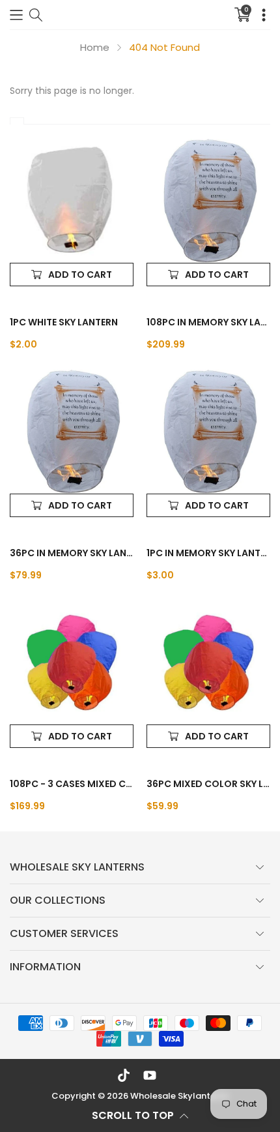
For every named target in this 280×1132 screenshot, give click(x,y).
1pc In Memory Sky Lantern (208, 552)
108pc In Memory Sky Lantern (208, 322)
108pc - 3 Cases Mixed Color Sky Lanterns (71, 783)
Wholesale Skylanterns (179, 1096)
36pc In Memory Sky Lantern (71, 552)
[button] (16, 15)
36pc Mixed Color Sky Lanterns (208, 783)
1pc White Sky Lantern (64, 322)
